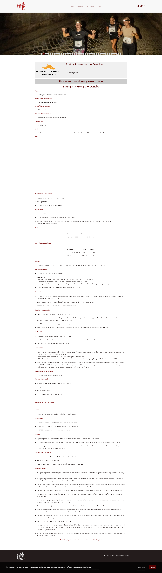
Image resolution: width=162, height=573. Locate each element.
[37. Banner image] (120, 54)
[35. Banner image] (116, 54)
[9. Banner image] (59, 54)
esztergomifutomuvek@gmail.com (118, 556)
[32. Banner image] (109, 54)
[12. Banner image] (66, 54)
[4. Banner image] (48, 54)
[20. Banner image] (83, 54)
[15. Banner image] (72, 54)
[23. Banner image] (90, 54)
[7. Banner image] (55, 54)
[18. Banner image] (79, 54)
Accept (153, 567)
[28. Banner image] (101, 54)
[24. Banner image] (92, 54)
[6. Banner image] (52, 54)
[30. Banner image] (105, 54)
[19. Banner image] (81, 54)
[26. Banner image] (96, 54)
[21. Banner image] (85, 54)
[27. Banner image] (98, 54)
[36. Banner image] (118, 54)
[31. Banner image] (107, 54)
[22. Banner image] (88, 54)
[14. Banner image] (70, 54)
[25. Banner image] (94, 54)
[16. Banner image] (74, 54)
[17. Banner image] (77, 54)
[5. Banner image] (50, 54)
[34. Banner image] (114, 54)
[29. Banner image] (103, 54)
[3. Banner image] (46, 54)
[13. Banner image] (68, 54)
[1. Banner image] (41, 54)
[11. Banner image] (63, 54)
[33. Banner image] (112, 54)
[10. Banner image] (61, 54)
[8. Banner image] (57, 54)
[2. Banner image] (44, 54)
